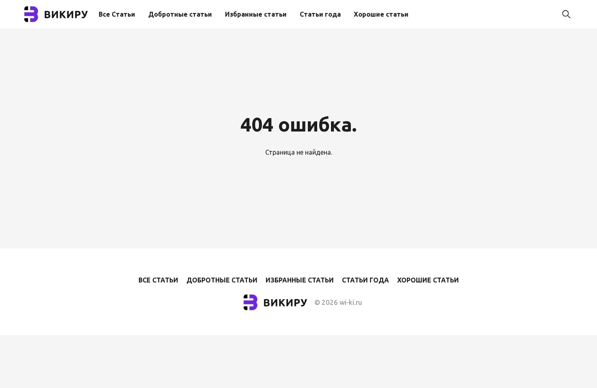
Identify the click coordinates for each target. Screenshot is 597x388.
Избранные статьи (256, 14)
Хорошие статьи (381, 14)
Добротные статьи (180, 14)
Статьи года (320, 14)
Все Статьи (117, 14)
